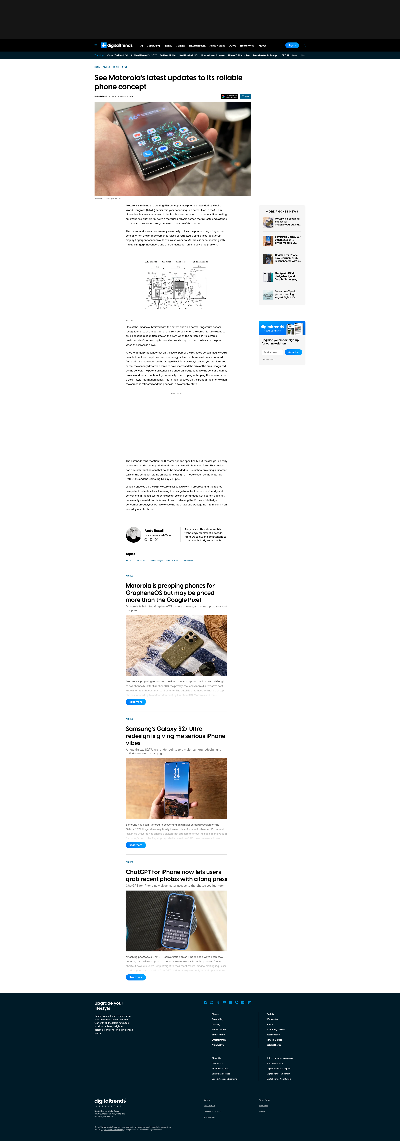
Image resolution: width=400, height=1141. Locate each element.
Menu (96, 45)
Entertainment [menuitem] (197, 45)
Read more (136, 702)
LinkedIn (243, 1002)
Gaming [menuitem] (180, 45)
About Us (216, 1058)
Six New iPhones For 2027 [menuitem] (144, 55)
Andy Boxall (102, 96)
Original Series (274, 1045)
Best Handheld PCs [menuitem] (189, 55)
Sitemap (262, 1111)
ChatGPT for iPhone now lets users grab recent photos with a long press (287, 259)
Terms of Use (209, 1117)
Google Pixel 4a (173, 361)
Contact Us (217, 1063)
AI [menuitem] (141, 45)
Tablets (270, 1014)
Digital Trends (111, 49)
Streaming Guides (276, 1029)
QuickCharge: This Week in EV (164, 560)
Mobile (129, 560)
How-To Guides (274, 1040)
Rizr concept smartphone (179, 205)
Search (304, 45)
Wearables (272, 1019)
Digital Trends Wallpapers (278, 1068)
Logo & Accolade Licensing (224, 1078)
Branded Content (275, 1063)
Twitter (218, 1002)
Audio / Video (219, 1029)
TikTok (230, 1002)
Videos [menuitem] (262, 45)
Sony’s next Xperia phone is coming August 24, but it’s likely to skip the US (286, 296)
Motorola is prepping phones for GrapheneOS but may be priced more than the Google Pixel (287, 225)
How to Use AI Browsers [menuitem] (213, 55)
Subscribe (293, 352)
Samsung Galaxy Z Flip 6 (164, 478)
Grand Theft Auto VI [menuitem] (117, 55)
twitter (156, 539)
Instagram (211, 1002)
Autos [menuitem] (232, 45)
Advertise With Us (220, 1068)
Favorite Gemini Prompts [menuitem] (265, 55)
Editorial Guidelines (221, 1073)
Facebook (205, 1002)
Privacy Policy (269, 359)
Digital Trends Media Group (112, 1129)
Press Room (263, 1105)
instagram (146, 539)
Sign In (292, 45)
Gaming (216, 1024)
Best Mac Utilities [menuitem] (168, 55)
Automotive (218, 1045)
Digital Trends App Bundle (279, 1078)
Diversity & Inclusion (212, 1111)
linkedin (151, 539)
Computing (217, 1019)
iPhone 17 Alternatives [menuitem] (239, 55)
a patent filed (198, 210)
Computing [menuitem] (153, 45)
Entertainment (219, 1040)
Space (270, 1024)
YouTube (224, 1002)
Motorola (141, 560)
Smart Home (218, 1034)
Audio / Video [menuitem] (217, 45)
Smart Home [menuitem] (247, 45)
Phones (215, 1014)
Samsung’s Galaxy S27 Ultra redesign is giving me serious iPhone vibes (288, 241)
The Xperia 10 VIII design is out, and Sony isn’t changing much (286, 278)
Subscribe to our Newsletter (280, 1058)
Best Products (273, 1034)
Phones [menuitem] (168, 45)
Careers (207, 1100)
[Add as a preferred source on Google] (229, 96)
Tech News (188, 560)
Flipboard (249, 1002)
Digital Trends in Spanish (278, 1073)
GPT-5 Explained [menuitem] (290, 55)
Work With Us (209, 1105)
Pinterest (236, 1002)
